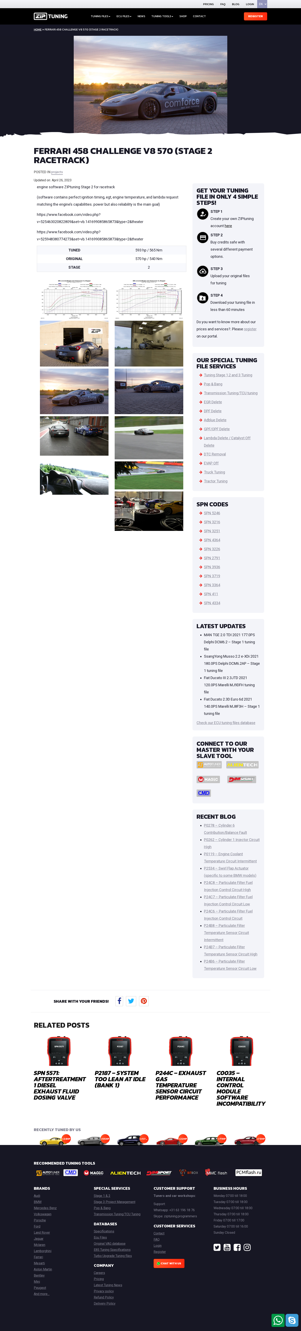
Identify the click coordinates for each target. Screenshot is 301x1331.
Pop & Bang (213, 384)
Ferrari (38, 1257)
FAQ (222, 4)
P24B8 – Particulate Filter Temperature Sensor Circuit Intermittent (226, 932)
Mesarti (39, 1263)
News (141, 16)
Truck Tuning (214, 472)
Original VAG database (110, 1244)
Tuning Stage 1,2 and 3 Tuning (228, 375)
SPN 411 (211, 594)
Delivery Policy (104, 1303)
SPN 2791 (212, 558)
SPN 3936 (212, 567)
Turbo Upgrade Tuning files (113, 1256)
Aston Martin (43, 1269)
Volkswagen (42, 1214)
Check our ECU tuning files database (226, 723)
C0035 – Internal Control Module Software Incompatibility (241, 1088)
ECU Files (123, 16)
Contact (199, 16)
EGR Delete (213, 402)
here (228, 226)
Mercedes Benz (45, 1208)
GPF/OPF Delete (217, 429)
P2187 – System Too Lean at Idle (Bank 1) (120, 1079)
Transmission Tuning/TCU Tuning (117, 1214)
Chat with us (170, 1263)
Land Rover (42, 1233)
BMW (38, 1202)
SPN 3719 (212, 576)
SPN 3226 (212, 549)
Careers (99, 1273)
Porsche (40, 1220)
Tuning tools (161, 16)
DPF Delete (213, 411)
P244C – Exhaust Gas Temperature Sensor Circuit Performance (181, 1085)
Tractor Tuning (215, 481)
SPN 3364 (212, 585)
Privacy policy (104, 1291)
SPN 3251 (212, 531)
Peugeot (40, 1288)
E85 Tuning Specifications (112, 1250)
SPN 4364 (212, 540)
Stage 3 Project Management (114, 1202)
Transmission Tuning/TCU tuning (231, 393)
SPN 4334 (212, 603)
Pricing (208, 4)
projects (57, 172)
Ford (37, 1226)
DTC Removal (215, 454)
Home (38, 29)
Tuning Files (99, 16)
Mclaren (39, 1245)
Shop (183, 16)
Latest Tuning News (108, 1285)
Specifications (104, 1231)
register (250, 329)
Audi (37, 1196)
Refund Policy (104, 1297)
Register (255, 16)
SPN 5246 (212, 513)
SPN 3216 (212, 522)
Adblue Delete (215, 420)
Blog (235, 4)
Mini (37, 1282)
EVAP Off (211, 463)
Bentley (39, 1275)
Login (250, 4)
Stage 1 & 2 (102, 1196)
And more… (42, 1294)
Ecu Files (100, 1237)
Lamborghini (42, 1251)
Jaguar (38, 1239)
